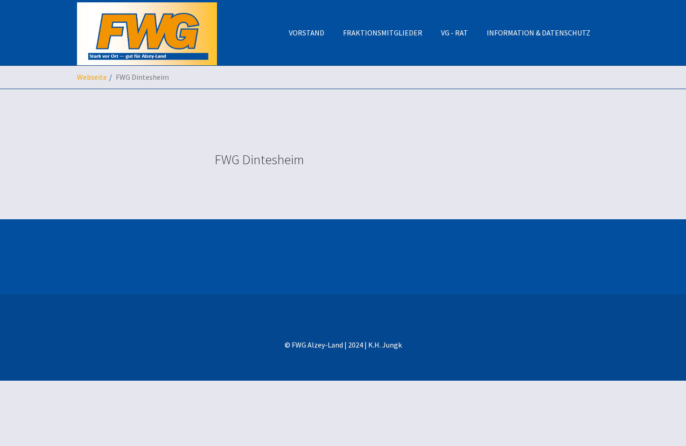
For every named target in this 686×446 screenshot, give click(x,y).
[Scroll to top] (656, 416)
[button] (538, 32)
